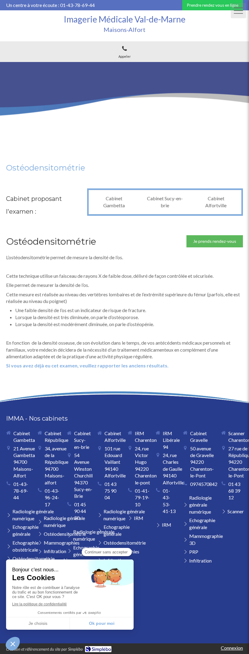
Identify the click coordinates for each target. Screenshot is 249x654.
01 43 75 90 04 (110, 491)
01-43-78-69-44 (20, 491)
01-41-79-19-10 (142, 497)
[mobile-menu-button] (238, 10)
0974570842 (203, 484)
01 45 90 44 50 (80, 511)
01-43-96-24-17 (52, 497)
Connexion (232, 648)
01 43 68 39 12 (234, 491)
